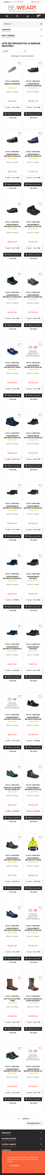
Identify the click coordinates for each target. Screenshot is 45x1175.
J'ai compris (14, 1166)
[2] (10, 88)
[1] (8, 88)
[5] (16, 88)
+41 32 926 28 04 (18, 2)
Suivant (26, 1119)
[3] (12, 88)
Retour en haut (34, 1123)
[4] (14, 88)
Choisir (14, 51)
